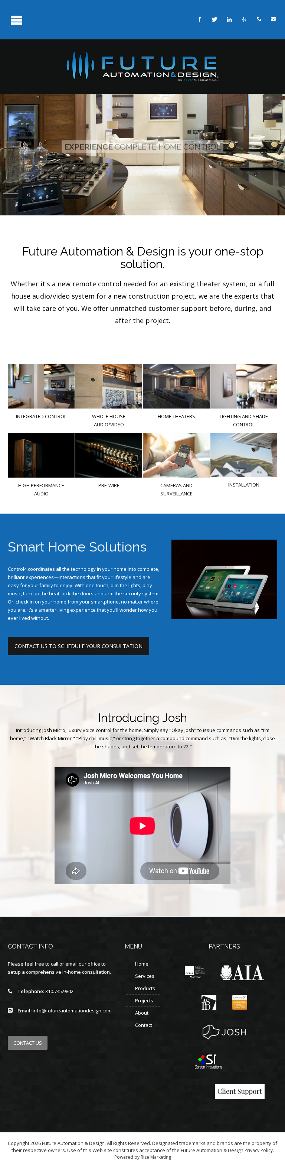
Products (145, 988)
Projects (144, 1000)
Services (144, 976)
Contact (143, 1025)
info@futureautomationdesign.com (72, 1010)
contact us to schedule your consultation (78, 646)
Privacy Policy (259, 1150)
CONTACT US (27, 1043)
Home (141, 963)
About (141, 1012)
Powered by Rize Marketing (142, 1157)
